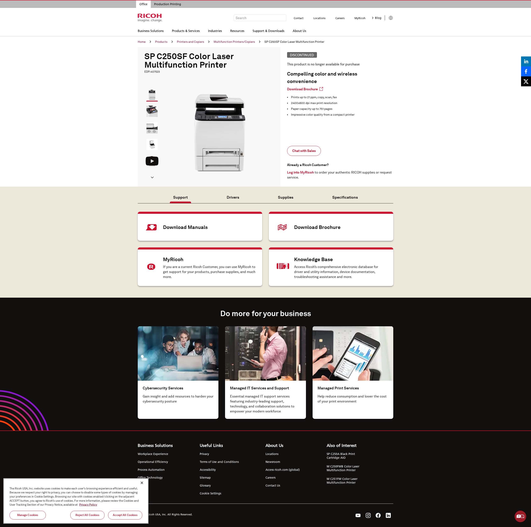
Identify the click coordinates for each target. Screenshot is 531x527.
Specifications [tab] (345, 197)
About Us (299, 30)
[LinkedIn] (388, 515)
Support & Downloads (268, 30)
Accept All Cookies (125, 515)
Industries (215, 30)
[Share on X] (526, 81)
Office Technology (150, 477)
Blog (378, 18)
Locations (319, 18)
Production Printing (167, 4)
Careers (340, 18)
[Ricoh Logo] (150, 18)
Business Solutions (151, 30)
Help (520, 516)
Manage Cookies (27, 515)
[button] (150, 93)
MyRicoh (359, 18)
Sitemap (205, 477)
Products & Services (186, 30)
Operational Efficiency (153, 462)
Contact (298, 18)
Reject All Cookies (87, 515)
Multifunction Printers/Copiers (234, 41)
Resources (237, 30)
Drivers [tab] (233, 197)
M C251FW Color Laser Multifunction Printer (342, 480)
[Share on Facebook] (526, 71)
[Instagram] (368, 515)
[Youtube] (358, 515)
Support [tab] (180, 197)
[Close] (141, 482)
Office (143, 4)
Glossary (205, 485)
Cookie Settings (210, 493)
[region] (76, 501)
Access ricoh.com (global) (283, 470)
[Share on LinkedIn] (526, 61)
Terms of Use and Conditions (219, 462)
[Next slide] (152, 178)
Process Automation (151, 470)
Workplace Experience (153, 454)
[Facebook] (378, 515)
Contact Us (273, 485)
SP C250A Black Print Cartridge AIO (341, 456)
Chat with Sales (304, 151)
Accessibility (208, 470)
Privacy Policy (88, 504)
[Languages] (389, 17)
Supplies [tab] (285, 197)
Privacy (204, 454)
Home (142, 41)
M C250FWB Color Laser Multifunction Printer (343, 468)
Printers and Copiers (190, 41)
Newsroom (273, 462)
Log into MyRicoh (300, 172)
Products (161, 41)
